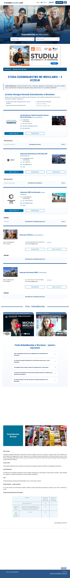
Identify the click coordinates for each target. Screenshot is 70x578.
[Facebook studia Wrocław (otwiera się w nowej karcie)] (65, 2)
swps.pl (24, 205)
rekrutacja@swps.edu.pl (27, 203)
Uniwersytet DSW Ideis (42, 103)
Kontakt (51, 2)
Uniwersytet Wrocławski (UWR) (43, 105)
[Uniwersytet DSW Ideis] (10, 234)
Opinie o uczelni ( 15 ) (14, 210)
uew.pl (23, 166)
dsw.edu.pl (49, 242)
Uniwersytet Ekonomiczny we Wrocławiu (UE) (15, 105)
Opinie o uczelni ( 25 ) (56, 287)
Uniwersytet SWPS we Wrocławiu (44, 101)
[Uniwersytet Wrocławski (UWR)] (10, 272)
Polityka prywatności (12, 572)
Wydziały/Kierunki (35, 133)
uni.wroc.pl (49, 280)
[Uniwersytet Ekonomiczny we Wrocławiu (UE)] (11, 160)
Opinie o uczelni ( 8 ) (14, 133)
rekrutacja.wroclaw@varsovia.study (29, 126)
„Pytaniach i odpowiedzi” (51, 87)
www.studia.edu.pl (26, 128)
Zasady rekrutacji (56, 172)
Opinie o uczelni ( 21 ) (14, 172)
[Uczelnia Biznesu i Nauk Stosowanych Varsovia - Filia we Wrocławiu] (11, 121)
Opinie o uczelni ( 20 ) (56, 249)
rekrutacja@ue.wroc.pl (27, 164)
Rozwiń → (63, 144)
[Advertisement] (35, 23)
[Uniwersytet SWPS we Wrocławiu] (11, 198)
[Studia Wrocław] (13, 2)
